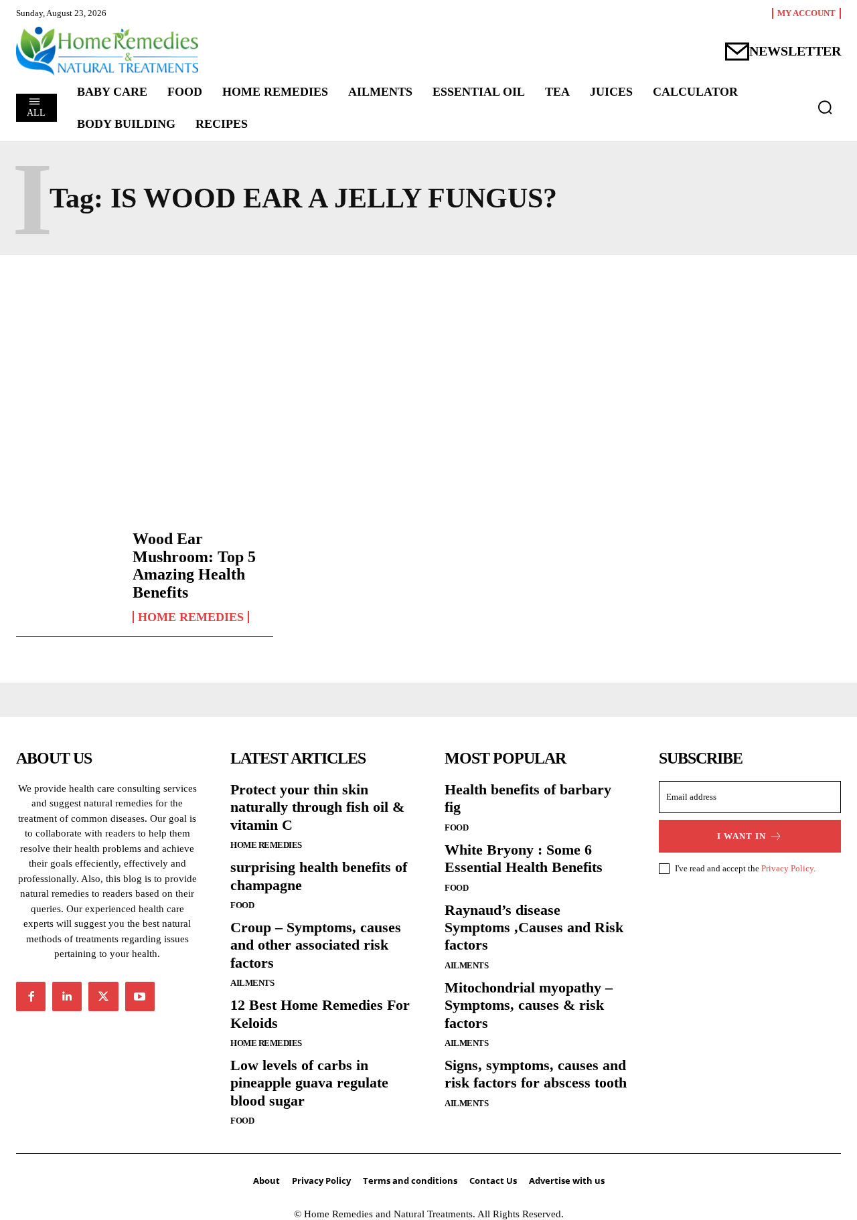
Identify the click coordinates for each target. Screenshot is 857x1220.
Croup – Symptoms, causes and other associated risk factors (315, 945)
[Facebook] (31, 996)
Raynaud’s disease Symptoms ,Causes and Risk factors (534, 927)
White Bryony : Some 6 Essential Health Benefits (524, 858)
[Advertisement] (428, 389)
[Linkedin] (67, 996)
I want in (741, 836)
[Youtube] (140, 996)
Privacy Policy (787, 868)
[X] (103, 996)
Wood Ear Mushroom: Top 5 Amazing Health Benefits (194, 565)
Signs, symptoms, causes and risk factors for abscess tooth (536, 1074)
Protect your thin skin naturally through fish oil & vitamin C (317, 807)
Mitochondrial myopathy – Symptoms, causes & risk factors (529, 1005)
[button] (825, 107)
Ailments (252, 983)
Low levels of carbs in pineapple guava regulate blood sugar (309, 1083)
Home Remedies (191, 617)
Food (242, 905)
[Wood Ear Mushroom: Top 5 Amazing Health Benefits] (67, 571)
